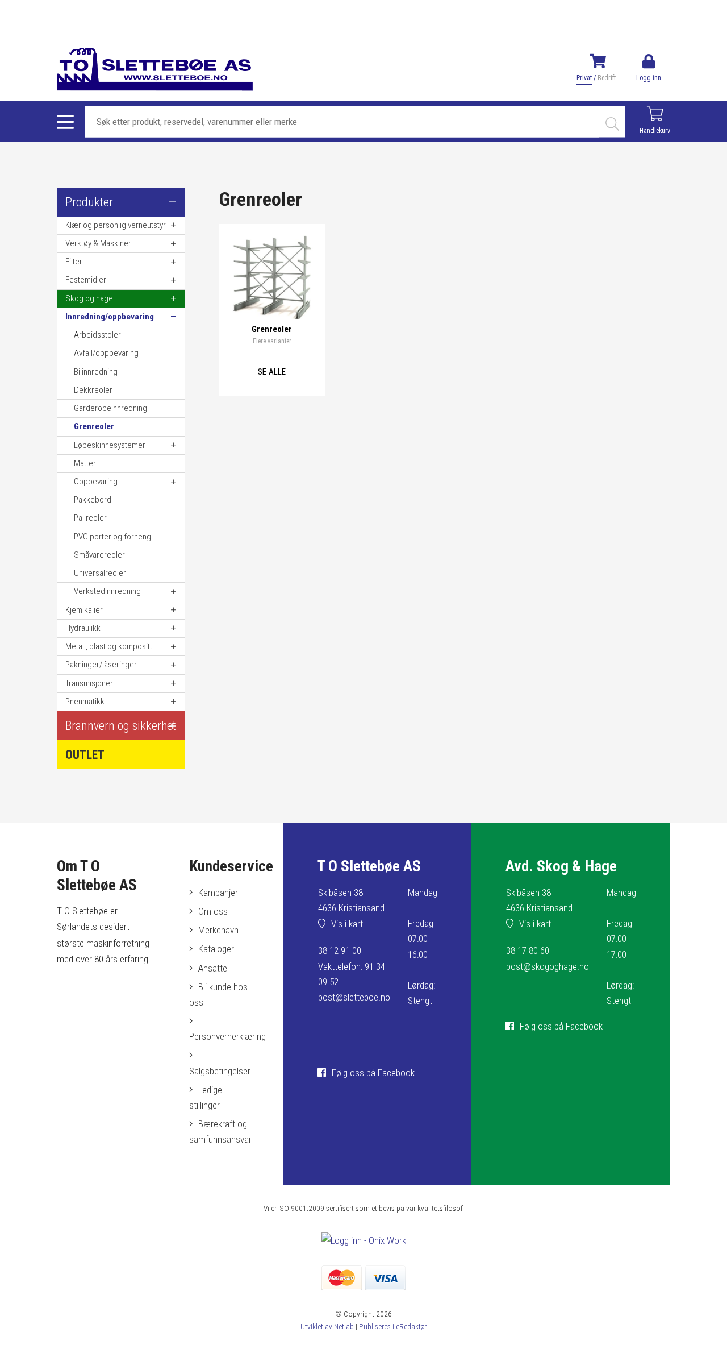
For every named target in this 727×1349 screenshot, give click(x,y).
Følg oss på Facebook (373, 1072)
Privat (584, 78)
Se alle (272, 372)
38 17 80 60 (527, 950)
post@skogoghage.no (547, 966)
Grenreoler (272, 329)
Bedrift (607, 78)
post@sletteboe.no (354, 997)
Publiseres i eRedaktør (393, 1326)
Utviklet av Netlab (327, 1326)
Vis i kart (347, 923)
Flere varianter (272, 341)
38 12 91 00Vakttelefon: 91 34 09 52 (351, 966)
